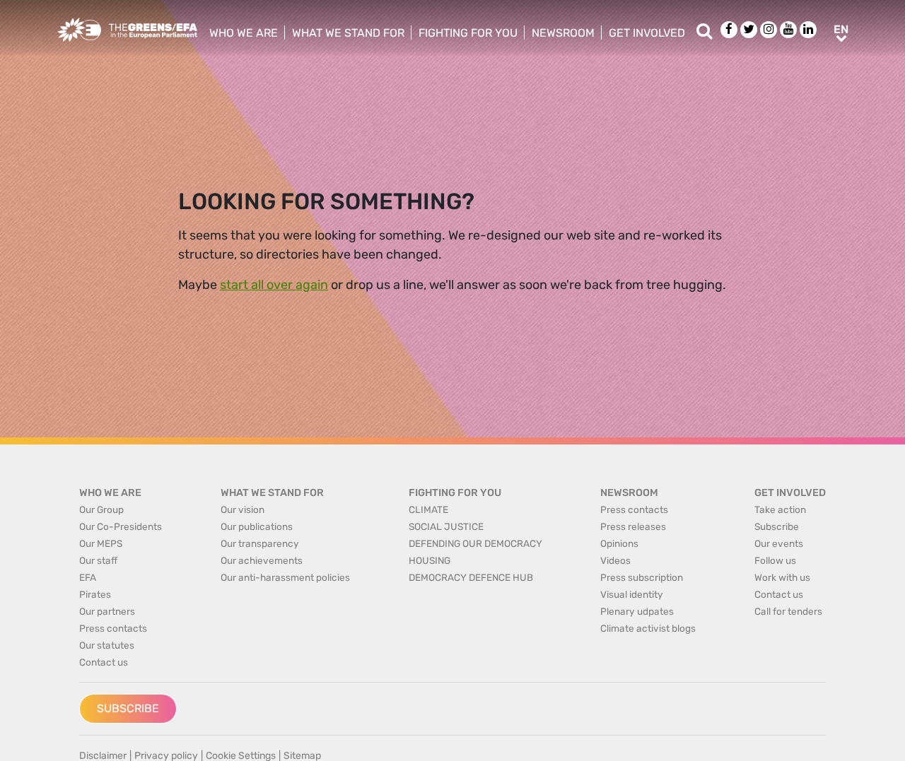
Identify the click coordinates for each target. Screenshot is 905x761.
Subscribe (128, 708)
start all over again (274, 285)
